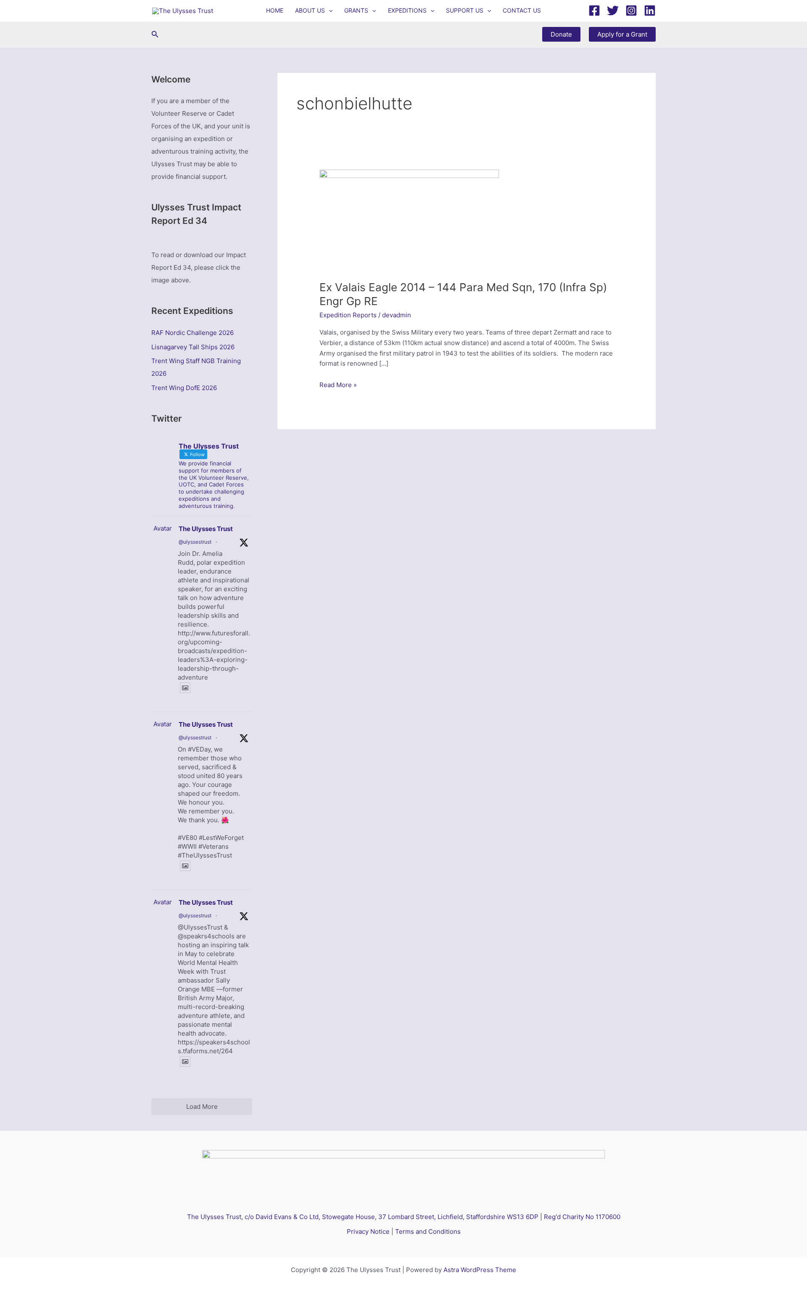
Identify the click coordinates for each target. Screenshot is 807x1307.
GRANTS (356, 10)
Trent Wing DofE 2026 (184, 388)
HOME (274, 10)
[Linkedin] (650, 10)
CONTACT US (522, 10)
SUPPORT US (464, 10)
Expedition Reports (348, 315)
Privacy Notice (368, 1231)
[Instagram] (631, 10)
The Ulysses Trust (206, 529)
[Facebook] (594, 10)
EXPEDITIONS (407, 10)
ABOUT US (310, 10)
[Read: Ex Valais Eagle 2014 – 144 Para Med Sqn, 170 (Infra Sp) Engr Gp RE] (409, 219)
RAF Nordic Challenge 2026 (192, 333)
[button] (328, 10)
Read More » (338, 385)
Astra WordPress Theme (479, 1270)
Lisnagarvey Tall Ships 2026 (193, 347)
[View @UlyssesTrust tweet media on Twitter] (185, 688)
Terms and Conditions (428, 1231)
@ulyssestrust (195, 542)
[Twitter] (613, 10)
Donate (561, 34)
